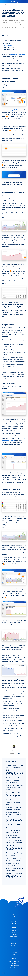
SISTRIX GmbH (14, 912)
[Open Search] (26, 2)
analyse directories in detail (18, 54)
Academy (14, 948)
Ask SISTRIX (14, 943)
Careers (14, 916)
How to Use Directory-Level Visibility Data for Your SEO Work (13, 802)
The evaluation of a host (9, 47)
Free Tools (14, 952)
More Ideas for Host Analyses (10, 49)
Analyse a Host (6, 43)
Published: (11, 753)
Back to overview (11, 881)
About (14, 914)
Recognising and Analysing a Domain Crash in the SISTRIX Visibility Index (14, 876)
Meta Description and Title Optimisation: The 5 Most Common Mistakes (13, 780)
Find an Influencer (14, 936)
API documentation (14, 965)
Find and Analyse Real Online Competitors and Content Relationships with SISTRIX (14, 795)
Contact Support (14, 967)
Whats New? (14, 963)
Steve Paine (15, 751)
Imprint (14, 923)
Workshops (14, 945)
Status (14, 970)
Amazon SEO (14, 934)
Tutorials (7, 4)
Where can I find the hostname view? (12, 38)
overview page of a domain (12, 110)
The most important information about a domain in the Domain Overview (14, 830)
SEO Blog (14, 950)
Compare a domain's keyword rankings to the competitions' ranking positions (14, 842)
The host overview (8, 45)
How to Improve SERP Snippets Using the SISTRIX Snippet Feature (14, 787)
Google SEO (14, 932)
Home (3, 4)
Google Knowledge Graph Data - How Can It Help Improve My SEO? (14, 767)
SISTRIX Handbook (14, 961)
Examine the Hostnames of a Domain (12, 40)
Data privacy (14, 921)
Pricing (14, 930)
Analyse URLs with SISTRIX (13, 825)
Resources (14, 941)
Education (14, 919)
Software (14, 927)
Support (14, 958)
